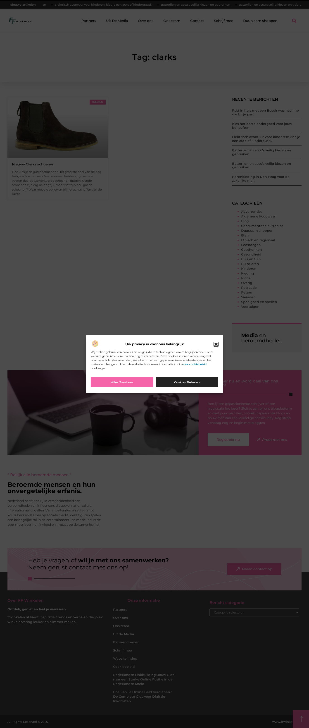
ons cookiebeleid (195, 364)
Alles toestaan (122, 382)
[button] (216, 344)
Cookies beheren (187, 382)
